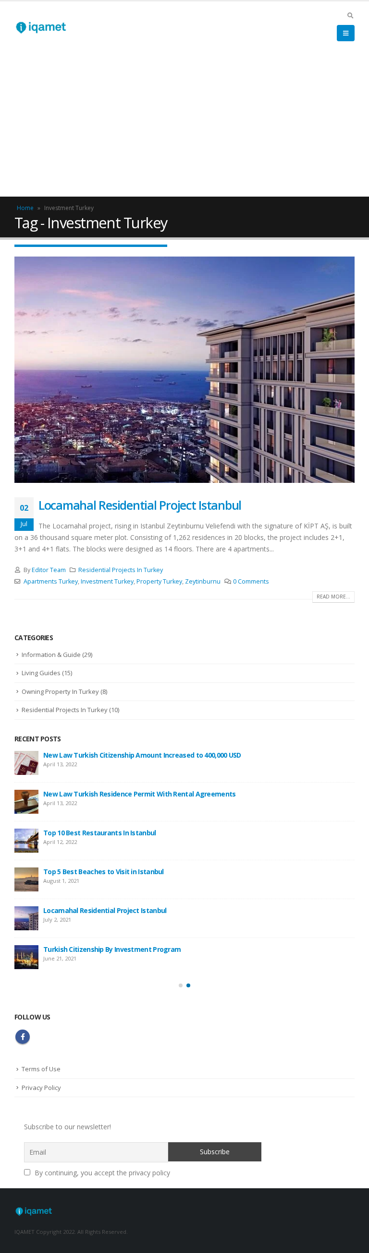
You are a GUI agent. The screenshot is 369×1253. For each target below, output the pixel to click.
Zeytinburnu (203, 581)
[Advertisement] (184, 125)
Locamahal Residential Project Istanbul (139, 505)
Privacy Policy (41, 1087)
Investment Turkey (107, 581)
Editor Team (49, 570)
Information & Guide (51, 654)
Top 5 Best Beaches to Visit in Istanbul (103, 871)
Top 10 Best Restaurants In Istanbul (99, 832)
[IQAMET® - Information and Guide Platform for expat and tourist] (40, 27)
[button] (180, 985)
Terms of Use (41, 1069)
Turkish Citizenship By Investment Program (112, 949)
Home (25, 208)
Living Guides (41, 672)
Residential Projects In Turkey (120, 570)
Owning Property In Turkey (60, 691)
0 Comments (251, 581)
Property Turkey (159, 581)
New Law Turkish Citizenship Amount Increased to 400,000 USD (142, 755)
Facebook (22, 1037)
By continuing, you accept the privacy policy (101, 1172)
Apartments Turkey (51, 581)
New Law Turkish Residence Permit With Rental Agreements (139, 793)
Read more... (333, 596)
